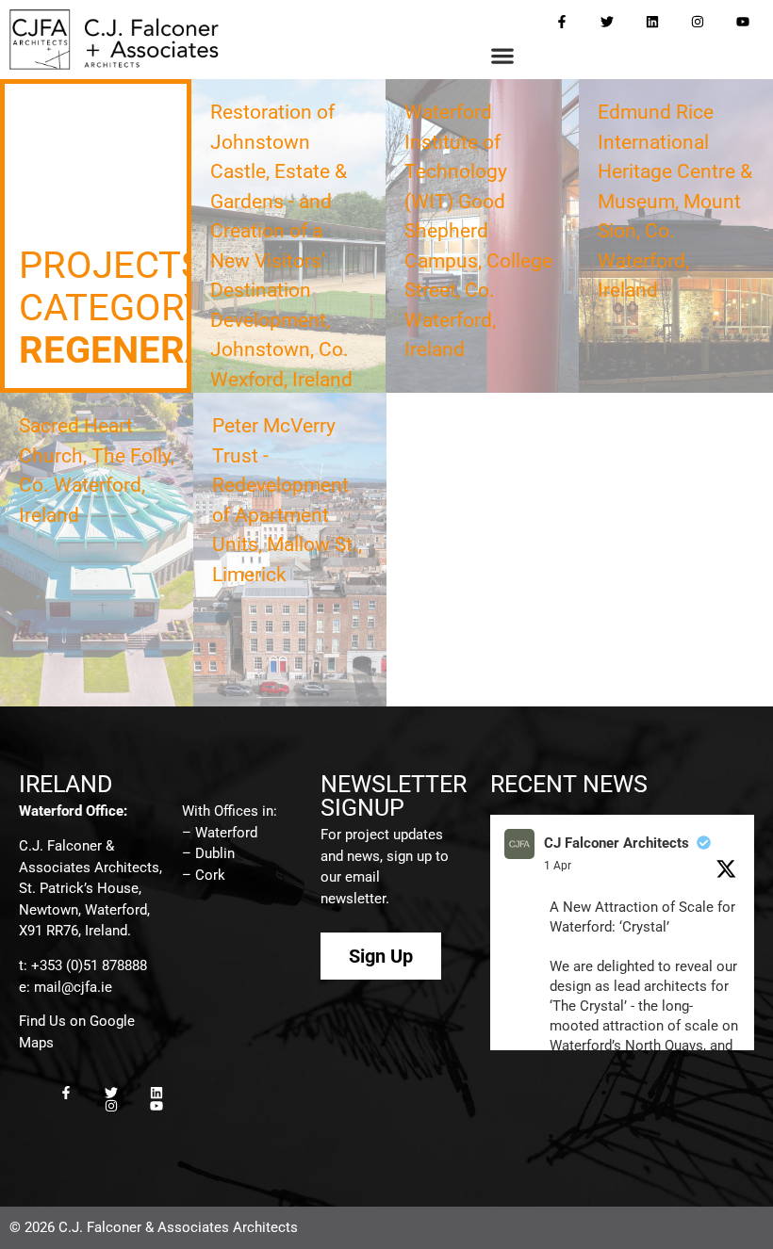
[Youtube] (742, 21)
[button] (503, 56)
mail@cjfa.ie (73, 987)
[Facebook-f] (561, 21)
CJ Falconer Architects (616, 843)
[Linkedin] (652, 21)
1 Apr (557, 865)
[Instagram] (697, 21)
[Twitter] (607, 21)
